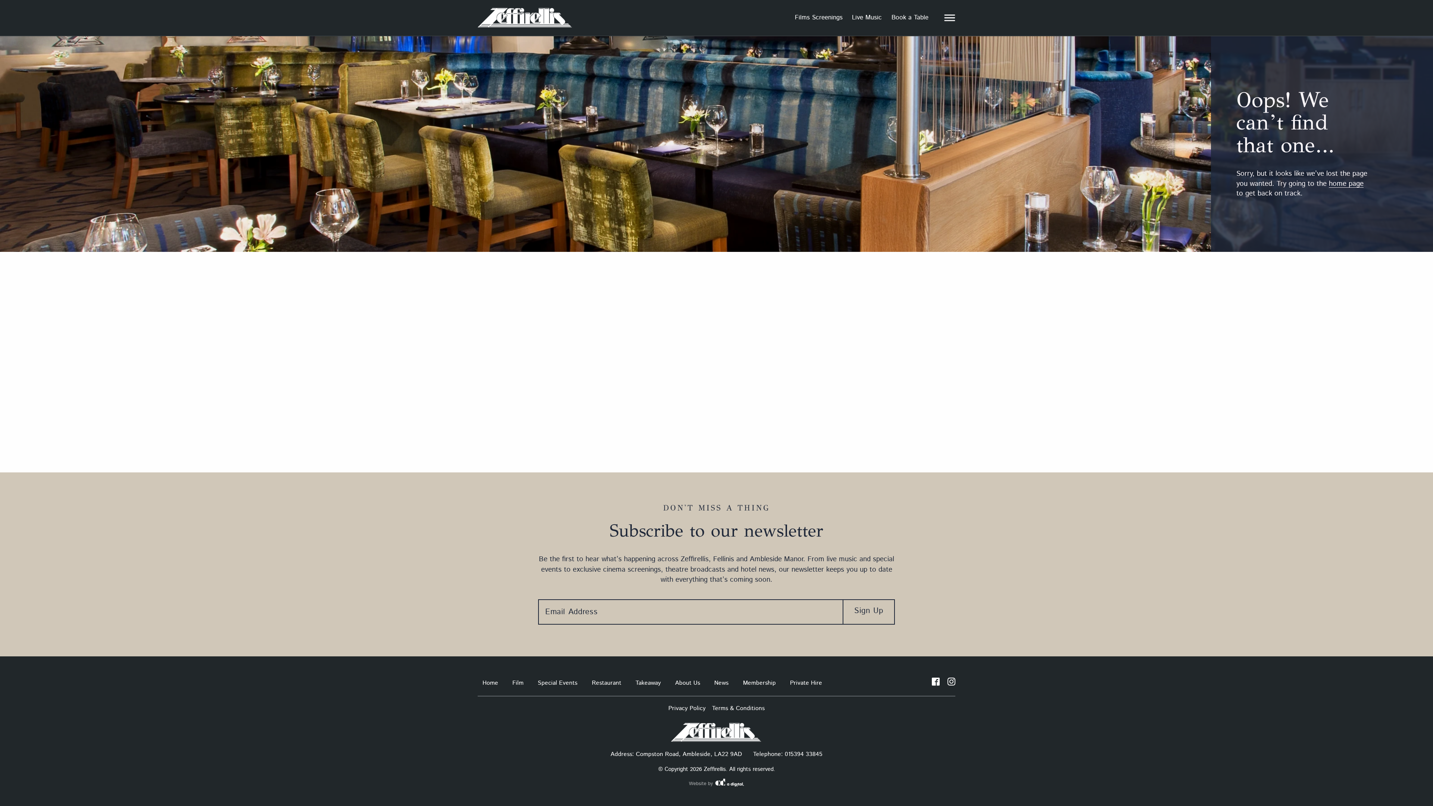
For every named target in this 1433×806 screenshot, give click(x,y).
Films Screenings (819, 17)
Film (518, 683)
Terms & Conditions (738, 708)
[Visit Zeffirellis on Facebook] (936, 683)
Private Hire (806, 683)
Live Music (867, 17)
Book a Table (910, 17)
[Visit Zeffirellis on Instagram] (951, 683)
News (721, 683)
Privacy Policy (687, 708)
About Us (687, 683)
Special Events (557, 683)
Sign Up (868, 610)
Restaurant (606, 683)
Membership (759, 683)
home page (1346, 184)
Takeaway (648, 683)
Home (490, 683)
